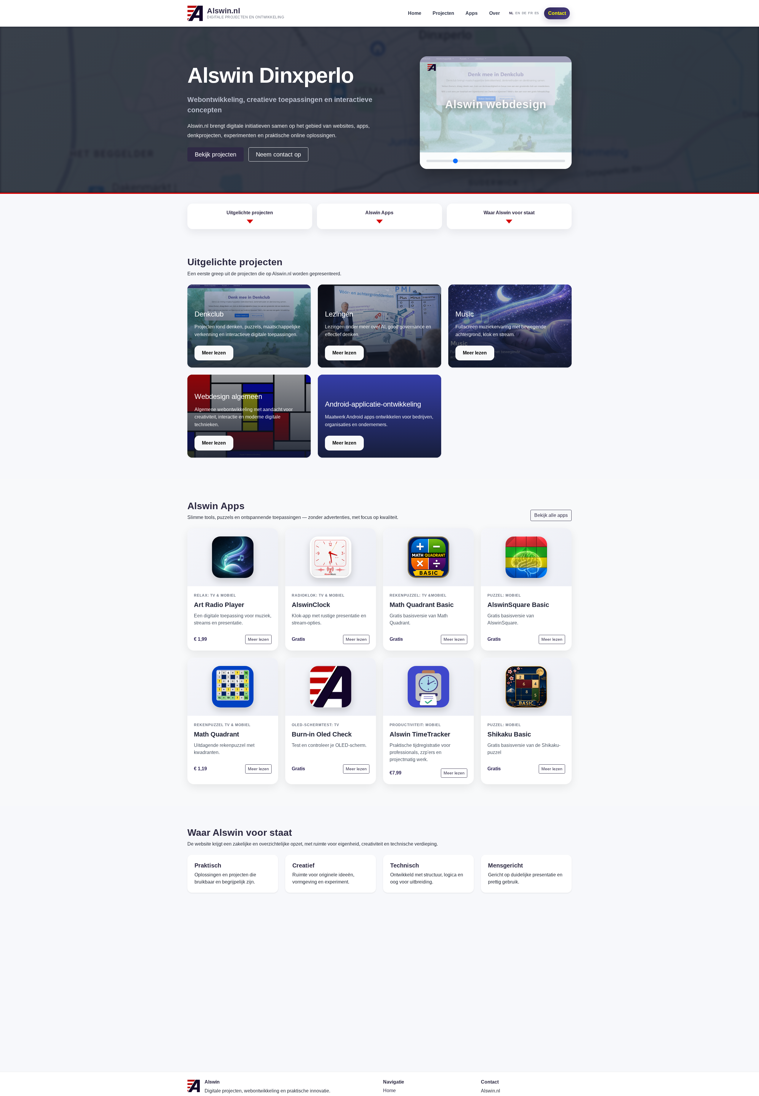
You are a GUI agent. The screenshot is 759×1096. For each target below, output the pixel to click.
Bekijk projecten (215, 154)
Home (414, 13)
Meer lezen (214, 352)
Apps (471, 13)
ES (537, 13)
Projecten (443, 13)
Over (494, 13)
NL (511, 13)
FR (530, 13)
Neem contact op (278, 154)
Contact (557, 13)
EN (517, 13)
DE (524, 13)
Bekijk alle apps (551, 515)
